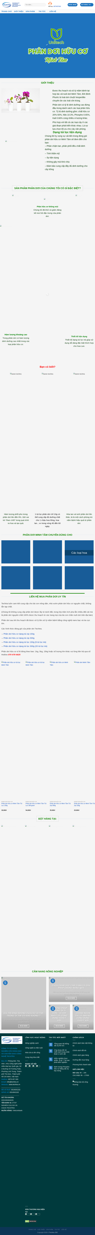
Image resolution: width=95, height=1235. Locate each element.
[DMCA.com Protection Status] (30, 1221)
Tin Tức (42, 11)
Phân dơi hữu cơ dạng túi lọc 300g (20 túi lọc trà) (25, 646)
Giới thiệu (18, 11)
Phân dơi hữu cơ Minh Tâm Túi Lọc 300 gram (36, 804)
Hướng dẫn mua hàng (81, 1060)
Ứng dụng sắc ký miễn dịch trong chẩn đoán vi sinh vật (61, 1052)
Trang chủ (6, 11)
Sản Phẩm (30, 11)
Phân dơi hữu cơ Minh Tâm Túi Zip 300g (60, 804)
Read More (24, 1026)
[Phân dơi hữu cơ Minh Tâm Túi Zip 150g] (84, 730)
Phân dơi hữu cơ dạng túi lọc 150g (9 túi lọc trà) (25, 642)
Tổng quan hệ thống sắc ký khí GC (61, 1045)
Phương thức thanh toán (82, 1065)
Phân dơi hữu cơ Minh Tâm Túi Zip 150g (84, 804)
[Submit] (43, 4)
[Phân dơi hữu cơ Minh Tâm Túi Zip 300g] (60, 730)
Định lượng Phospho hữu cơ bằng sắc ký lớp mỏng (61, 1069)
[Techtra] (11, 4)
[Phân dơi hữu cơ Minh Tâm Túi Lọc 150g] (11, 730)
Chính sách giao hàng (81, 1055)
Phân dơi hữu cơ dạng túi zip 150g (19, 634)
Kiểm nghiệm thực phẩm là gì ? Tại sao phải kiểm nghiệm (62, 1060)
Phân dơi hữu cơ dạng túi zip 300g (19, 638)
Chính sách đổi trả (79, 1050)
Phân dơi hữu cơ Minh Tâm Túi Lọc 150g (11, 804)
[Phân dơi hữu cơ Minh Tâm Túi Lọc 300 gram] (36, 730)
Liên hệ (52, 11)
